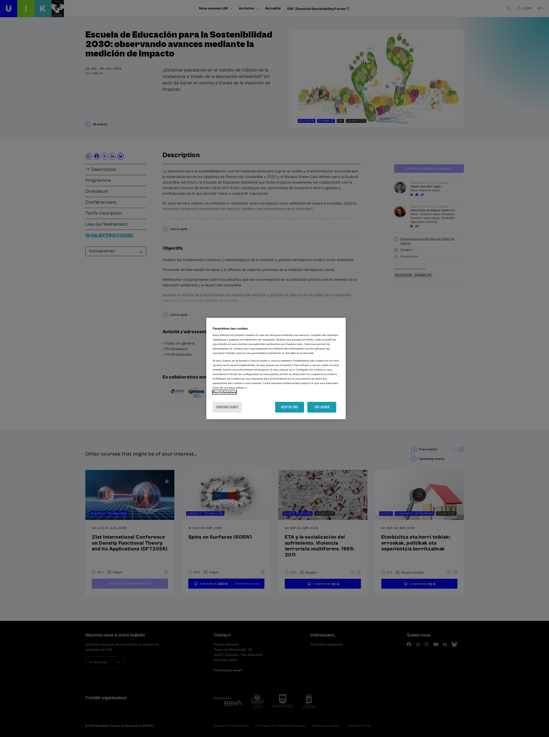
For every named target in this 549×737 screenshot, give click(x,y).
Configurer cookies (227, 407)
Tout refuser (321, 407)
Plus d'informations (224, 392)
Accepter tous (289, 407)
